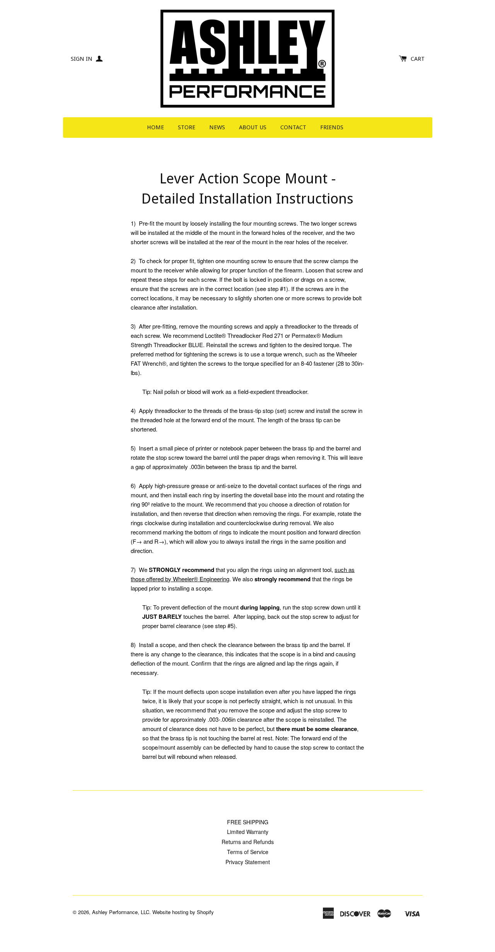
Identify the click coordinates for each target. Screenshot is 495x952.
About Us (252, 127)
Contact (293, 127)
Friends (331, 127)
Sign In (82, 58)
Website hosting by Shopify (183, 912)
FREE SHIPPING (247, 822)
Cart (418, 58)
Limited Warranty (247, 832)
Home (155, 127)
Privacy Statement (247, 862)
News (217, 127)
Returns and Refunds (248, 842)
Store (186, 127)
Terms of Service (247, 852)
